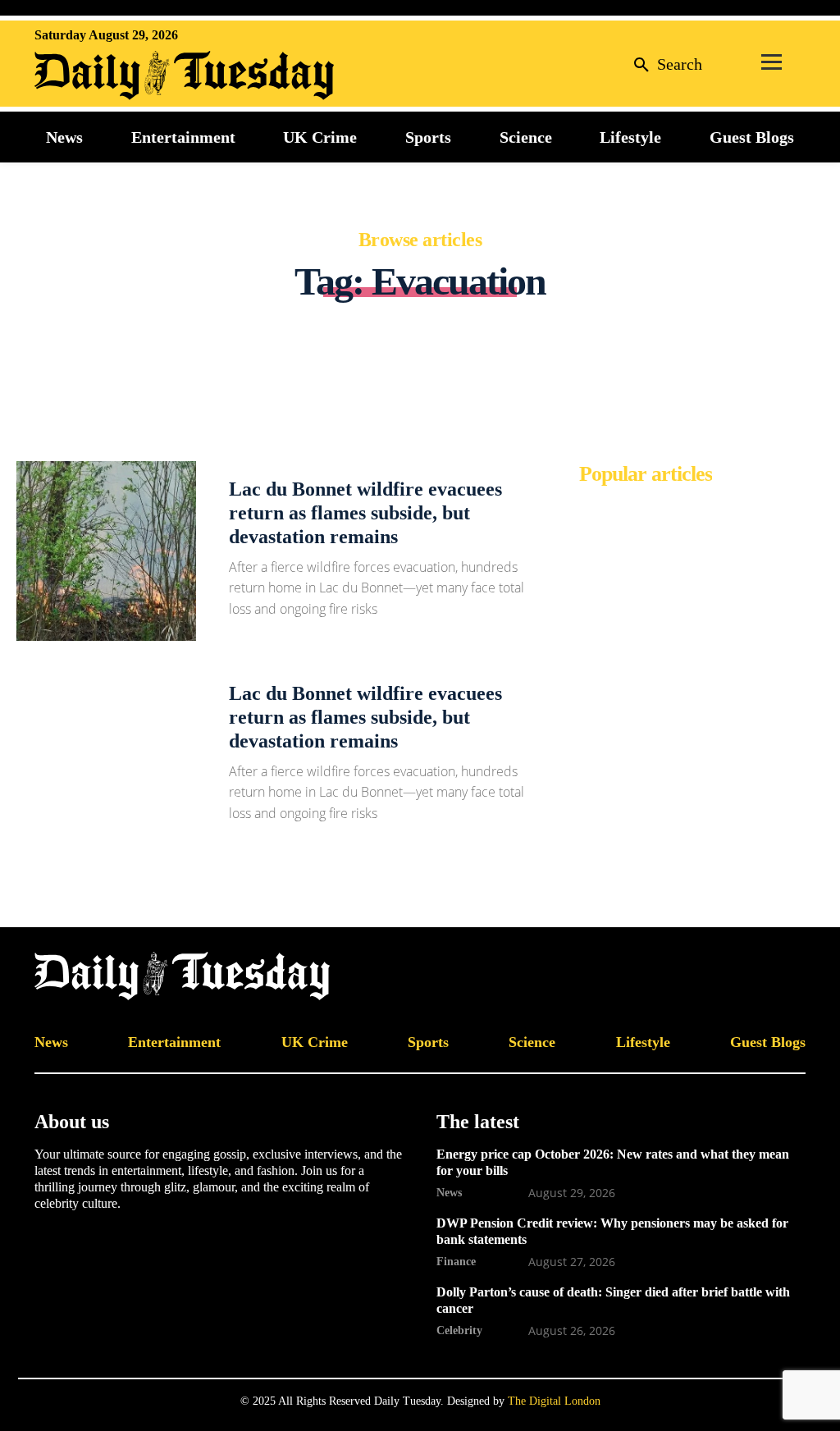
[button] (664, 63)
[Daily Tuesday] (141, 75)
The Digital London (554, 1401)
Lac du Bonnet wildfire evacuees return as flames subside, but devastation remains (365, 512)
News (449, 1192)
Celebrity (459, 1330)
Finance (456, 1261)
